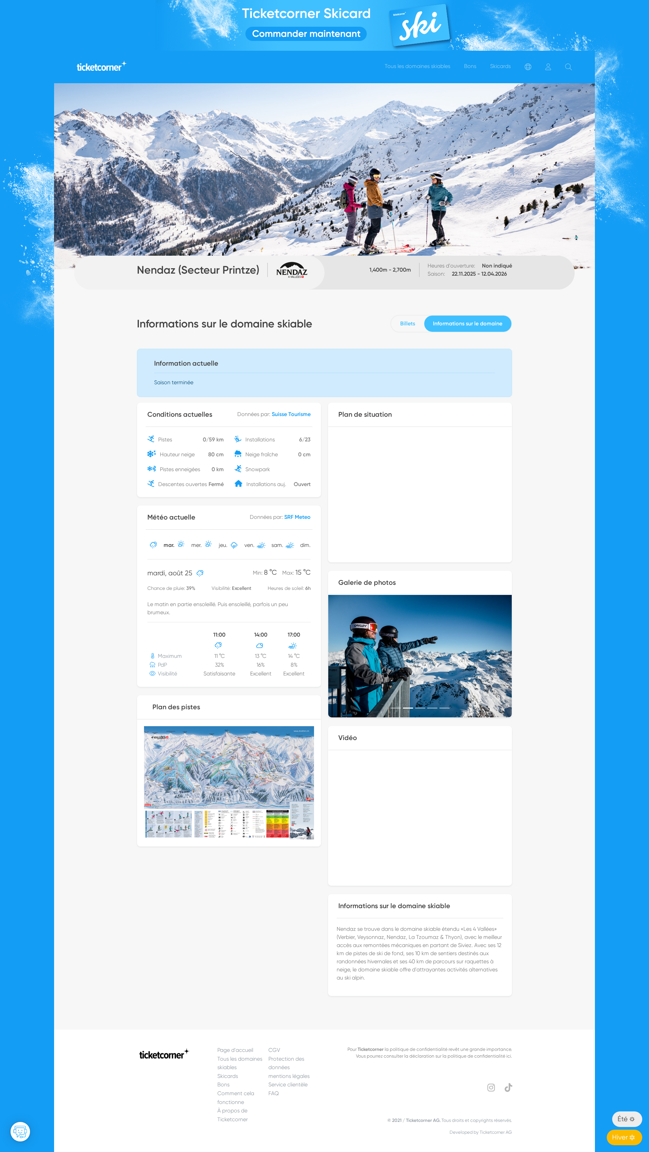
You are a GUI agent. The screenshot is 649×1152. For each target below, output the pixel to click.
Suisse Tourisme (291, 414)
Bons (223, 1084)
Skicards (227, 1076)
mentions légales (289, 1076)
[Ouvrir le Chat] (20, 1132)
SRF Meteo (297, 517)
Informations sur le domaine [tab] (467, 323)
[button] (342, 656)
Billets (407, 323)
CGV (274, 1050)
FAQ (273, 1093)
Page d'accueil (235, 1050)
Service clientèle (288, 1084)
